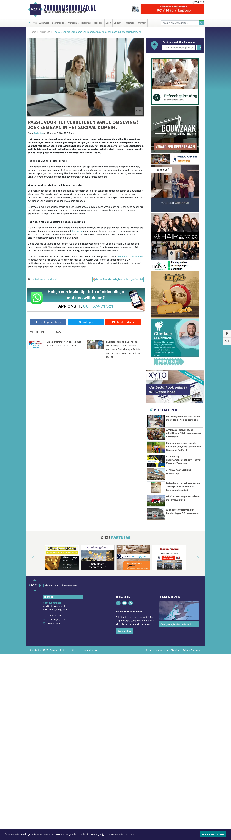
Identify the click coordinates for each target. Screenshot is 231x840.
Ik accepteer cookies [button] (213, 834)
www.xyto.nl (53, 623)
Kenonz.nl (77, 231)
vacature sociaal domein (130, 256)
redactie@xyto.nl (56, 619)
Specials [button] (98, 23)
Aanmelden (124, 631)
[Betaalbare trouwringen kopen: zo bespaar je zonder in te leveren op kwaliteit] (156, 487)
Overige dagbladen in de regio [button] (176, 624)
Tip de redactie (126, 322)
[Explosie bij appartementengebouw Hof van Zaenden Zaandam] (156, 461)
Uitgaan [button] (117, 23)
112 (35, 23)
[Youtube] (125, 603)
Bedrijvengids (59, 23)
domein (54, 279)
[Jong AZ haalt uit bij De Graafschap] (156, 474)
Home (33, 32)
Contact (142, 23)
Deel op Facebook (50, 322)
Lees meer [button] (131, 834)
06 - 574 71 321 (98, 306)
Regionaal (86, 23)
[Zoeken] (201, 22)
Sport (108, 23)
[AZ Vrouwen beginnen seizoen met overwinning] (156, 501)
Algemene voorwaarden (157, 650)
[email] (227, 341)
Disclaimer (176, 650)
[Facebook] (119, 603)
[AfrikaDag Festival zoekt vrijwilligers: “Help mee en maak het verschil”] (156, 434)
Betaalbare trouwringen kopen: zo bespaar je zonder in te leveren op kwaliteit (183, 486)
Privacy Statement (191, 650)
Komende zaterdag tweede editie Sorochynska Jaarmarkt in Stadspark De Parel (183, 446)
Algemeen (44, 23)
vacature (44, 279)
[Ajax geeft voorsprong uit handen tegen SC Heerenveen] (156, 514)
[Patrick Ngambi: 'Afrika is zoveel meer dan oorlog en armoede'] (156, 421)
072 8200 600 (54, 615)
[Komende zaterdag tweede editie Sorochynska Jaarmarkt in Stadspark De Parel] (156, 447)
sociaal (35, 279)
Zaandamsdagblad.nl (70, 8)
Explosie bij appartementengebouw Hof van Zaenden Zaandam (183, 460)
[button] (29, 558)
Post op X (87, 322)
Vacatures (130, 23)
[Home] (29, 23)
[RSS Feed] (131, 603)
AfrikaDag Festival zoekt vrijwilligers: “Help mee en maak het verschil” (183, 433)
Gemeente (73, 23)
